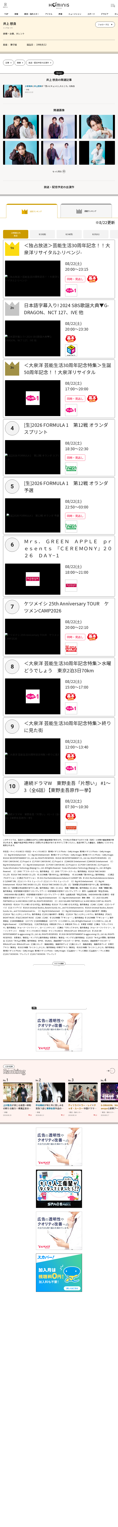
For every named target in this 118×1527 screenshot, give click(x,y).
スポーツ (91, 14)
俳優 (16, 14)
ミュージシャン (74, 14)
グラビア (104, 14)
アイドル (48, 14)
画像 (19, 62)
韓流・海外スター (31, 14)
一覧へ (108, 1071)
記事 (7, 62)
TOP (6, 14)
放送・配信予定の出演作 (39, 62)
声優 (60, 14)
